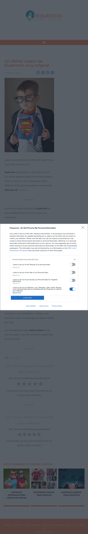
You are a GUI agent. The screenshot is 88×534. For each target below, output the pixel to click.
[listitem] (44, 259)
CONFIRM (27, 298)
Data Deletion (31, 306)
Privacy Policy (57, 306)
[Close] (83, 228)
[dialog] (44, 267)
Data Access (44, 306)
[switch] (72, 264)
